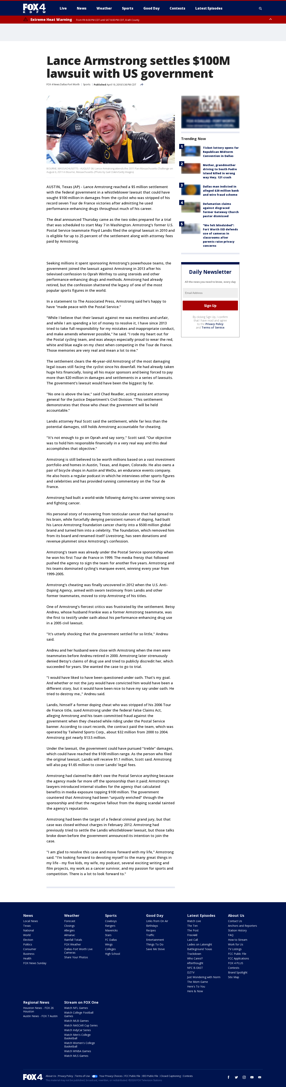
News (28, 915)
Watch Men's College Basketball (77, 1036)
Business (28, 954)
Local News (30, 921)
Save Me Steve (155, 949)
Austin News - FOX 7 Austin (40, 1016)
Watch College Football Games (78, 1014)
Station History (237, 930)
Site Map (233, 977)
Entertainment (155, 940)
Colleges (110, 949)
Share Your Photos (76, 957)
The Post (193, 930)
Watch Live (194, 921)
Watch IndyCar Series (77, 1030)
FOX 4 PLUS (235, 963)
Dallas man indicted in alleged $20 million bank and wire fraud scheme (221, 190)
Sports (86, 84)
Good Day (154, 915)
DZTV (190, 972)
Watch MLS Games (76, 1056)
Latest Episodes (201, 915)
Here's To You (196, 986)
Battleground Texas (199, 949)
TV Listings (235, 949)
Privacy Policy (214, 324)
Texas (27, 926)
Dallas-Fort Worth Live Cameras (78, 950)
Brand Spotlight (237, 972)
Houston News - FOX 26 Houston (38, 1009)
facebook (228, 1077)
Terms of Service (213, 327)
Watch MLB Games (76, 1021)
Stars (108, 935)
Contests (233, 968)
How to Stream (237, 940)
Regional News (36, 1002)
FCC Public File (237, 954)
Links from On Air (157, 921)
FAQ (230, 935)
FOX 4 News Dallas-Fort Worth (63, 84)
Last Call (192, 940)
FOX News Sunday (34, 963)
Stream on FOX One (81, 1002)
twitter (236, 1077)
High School (112, 954)
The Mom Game (197, 982)
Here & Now (195, 991)
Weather (71, 915)
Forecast (69, 921)
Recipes (151, 930)
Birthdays (152, 926)
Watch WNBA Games (77, 1051)
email (260, 1077)
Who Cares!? (195, 958)
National (28, 930)
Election (28, 940)
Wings (109, 944)
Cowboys (111, 921)
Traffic (150, 935)
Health (27, 958)
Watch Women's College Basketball (79, 1044)
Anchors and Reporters (242, 926)
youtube (252, 1077)
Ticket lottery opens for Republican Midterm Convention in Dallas (221, 152)
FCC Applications (238, 958)
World (27, 935)
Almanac (69, 935)
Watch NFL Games (76, 1008)
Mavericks (111, 930)
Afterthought (195, 963)
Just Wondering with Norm (203, 977)
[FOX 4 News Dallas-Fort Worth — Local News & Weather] (36, 8)
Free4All (192, 935)
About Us (236, 915)
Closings (69, 926)
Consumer (29, 949)
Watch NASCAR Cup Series (81, 1025)
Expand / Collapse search (260, 8)
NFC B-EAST (195, 968)
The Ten (192, 926)
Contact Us (235, 921)
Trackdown (194, 954)
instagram (244, 1077)
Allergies (69, 930)
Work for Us (235, 944)
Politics (27, 944)
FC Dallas (111, 940)
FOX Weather (72, 944)
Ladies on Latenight (199, 944)
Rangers (110, 926)
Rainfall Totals (73, 940)
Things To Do (154, 944)
